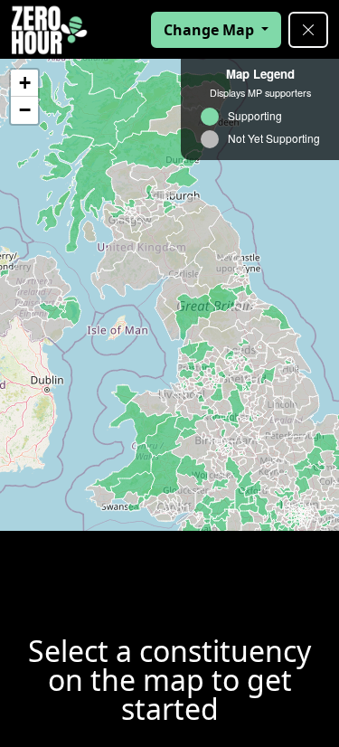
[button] (24, 83)
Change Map (211, 30)
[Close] (308, 30)
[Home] (50, 30)
